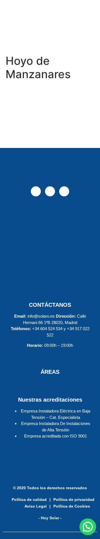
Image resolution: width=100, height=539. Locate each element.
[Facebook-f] (36, 191)
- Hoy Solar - (50, 518)
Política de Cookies (71, 506)
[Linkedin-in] (64, 191)
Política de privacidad (73, 499)
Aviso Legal (35, 506)
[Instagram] (50, 191)
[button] (87, 526)
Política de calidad (29, 499)
